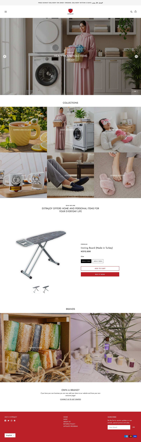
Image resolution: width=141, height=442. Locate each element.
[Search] (131, 12)
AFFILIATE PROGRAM (70, 426)
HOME (65, 417)
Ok (134, 427)
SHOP (65, 419)
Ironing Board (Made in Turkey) (97, 247)
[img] (5, 420)
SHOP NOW (70, 59)
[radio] (86, 261)
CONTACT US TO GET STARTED (70, 399)
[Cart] (135, 11)
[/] (70, 11)
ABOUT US (66, 422)
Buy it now (100, 274)
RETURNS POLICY (69, 424)
